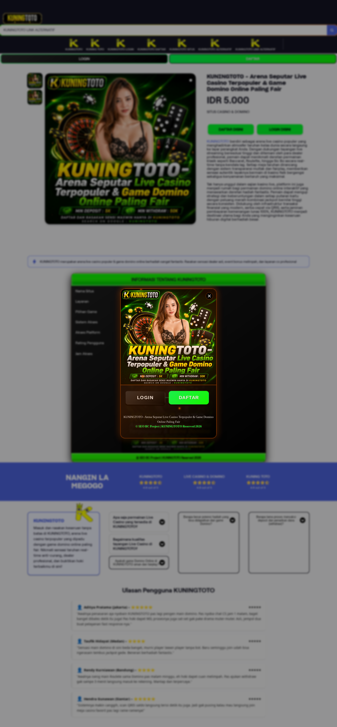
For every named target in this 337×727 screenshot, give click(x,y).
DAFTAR (189, 397)
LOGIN (145, 397)
